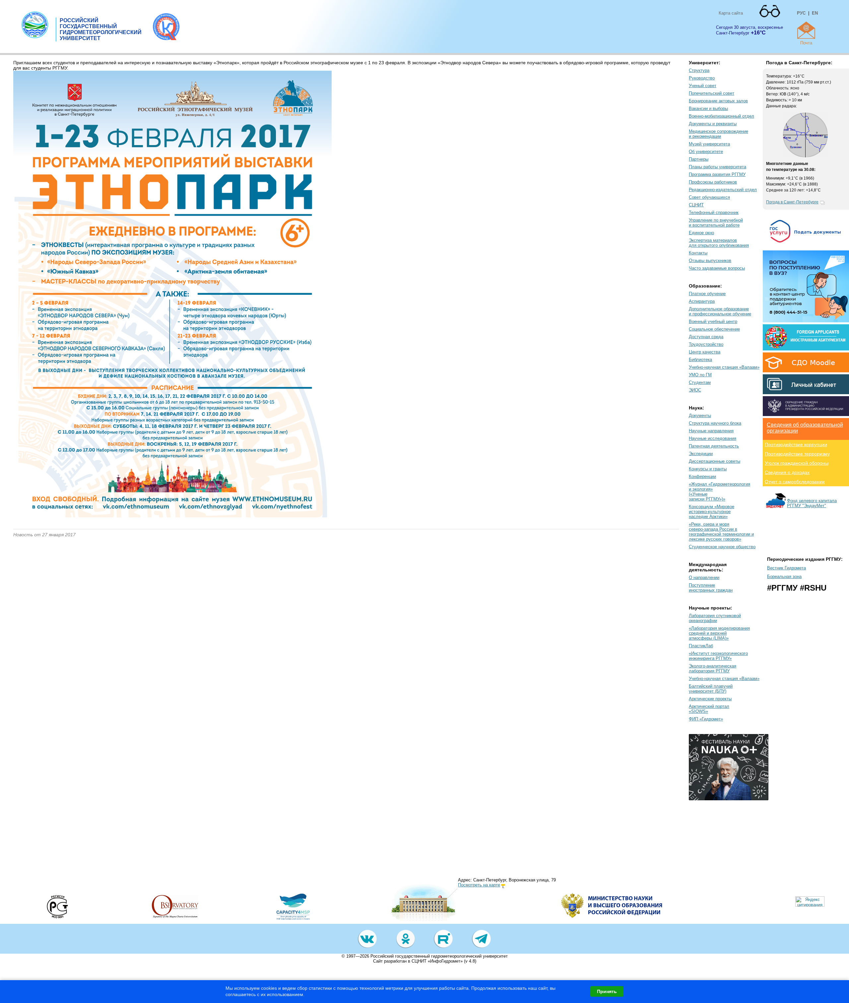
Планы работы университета (717, 166)
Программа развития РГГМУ (717, 174)
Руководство (702, 78)
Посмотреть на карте (479, 884)
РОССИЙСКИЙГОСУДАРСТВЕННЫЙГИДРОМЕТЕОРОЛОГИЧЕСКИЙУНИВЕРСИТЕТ (101, 29)
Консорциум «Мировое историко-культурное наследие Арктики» (711, 511)
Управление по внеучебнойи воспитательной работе (716, 223)
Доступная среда (706, 336)
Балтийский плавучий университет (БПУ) (711, 689)
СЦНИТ (696, 204)
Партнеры (698, 159)
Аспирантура (702, 301)
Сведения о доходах (787, 472)
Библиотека (700, 359)
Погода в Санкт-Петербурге (792, 202)
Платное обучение (707, 293)
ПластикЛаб (701, 645)
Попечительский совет (711, 93)
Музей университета (709, 143)
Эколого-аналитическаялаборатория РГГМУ (712, 668)
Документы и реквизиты (713, 123)
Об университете (706, 151)
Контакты (698, 252)
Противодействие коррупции (796, 444)
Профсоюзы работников (713, 182)
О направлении (704, 577)
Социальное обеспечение (714, 329)
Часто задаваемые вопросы (717, 268)
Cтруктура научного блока (715, 423)
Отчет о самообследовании (795, 481)
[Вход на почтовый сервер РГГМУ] (806, 30)
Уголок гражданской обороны (796, 463)
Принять (607, 991)
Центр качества (704, 351)
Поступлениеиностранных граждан (711, 588)
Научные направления (711, 430)
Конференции (702, 476)
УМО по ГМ (700, 374)
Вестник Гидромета (786, 567)
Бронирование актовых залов (718, 100)
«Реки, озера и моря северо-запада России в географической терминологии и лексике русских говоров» (721, 532)
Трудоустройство (706, 344)
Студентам (700, 382)
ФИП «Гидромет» (706, 718)
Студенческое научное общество (722, 546)
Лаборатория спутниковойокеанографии (715, 618)
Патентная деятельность (714, 446)
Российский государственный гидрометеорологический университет (439, 956)
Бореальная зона (784, 576)
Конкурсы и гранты (708, 468)
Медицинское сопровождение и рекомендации (718, 134)
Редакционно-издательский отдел (723, 189)
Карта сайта (731, 13)
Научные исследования (712, 438)
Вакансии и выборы (708, 108)
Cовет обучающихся (709, 197)
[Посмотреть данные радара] (805, 156)
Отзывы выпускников (710, 260)
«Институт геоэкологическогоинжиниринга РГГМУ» (718, 656)
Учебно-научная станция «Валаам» (724, 367)
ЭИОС (695, 390)
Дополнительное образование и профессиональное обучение (720, 311)
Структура (699, 70)
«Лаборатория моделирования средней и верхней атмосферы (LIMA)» (719, 633)
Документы (700, 415)
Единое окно (701, 232)
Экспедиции (701, 453)
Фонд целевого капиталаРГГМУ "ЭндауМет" (812, 503)
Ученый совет (702, 85)
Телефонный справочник (714, 212)
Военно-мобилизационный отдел (721, 116)
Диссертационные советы (714, 461)
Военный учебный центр (713, 321)
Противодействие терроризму (797, 453)
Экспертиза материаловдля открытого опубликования (719, 243)
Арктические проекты (710, 698)
